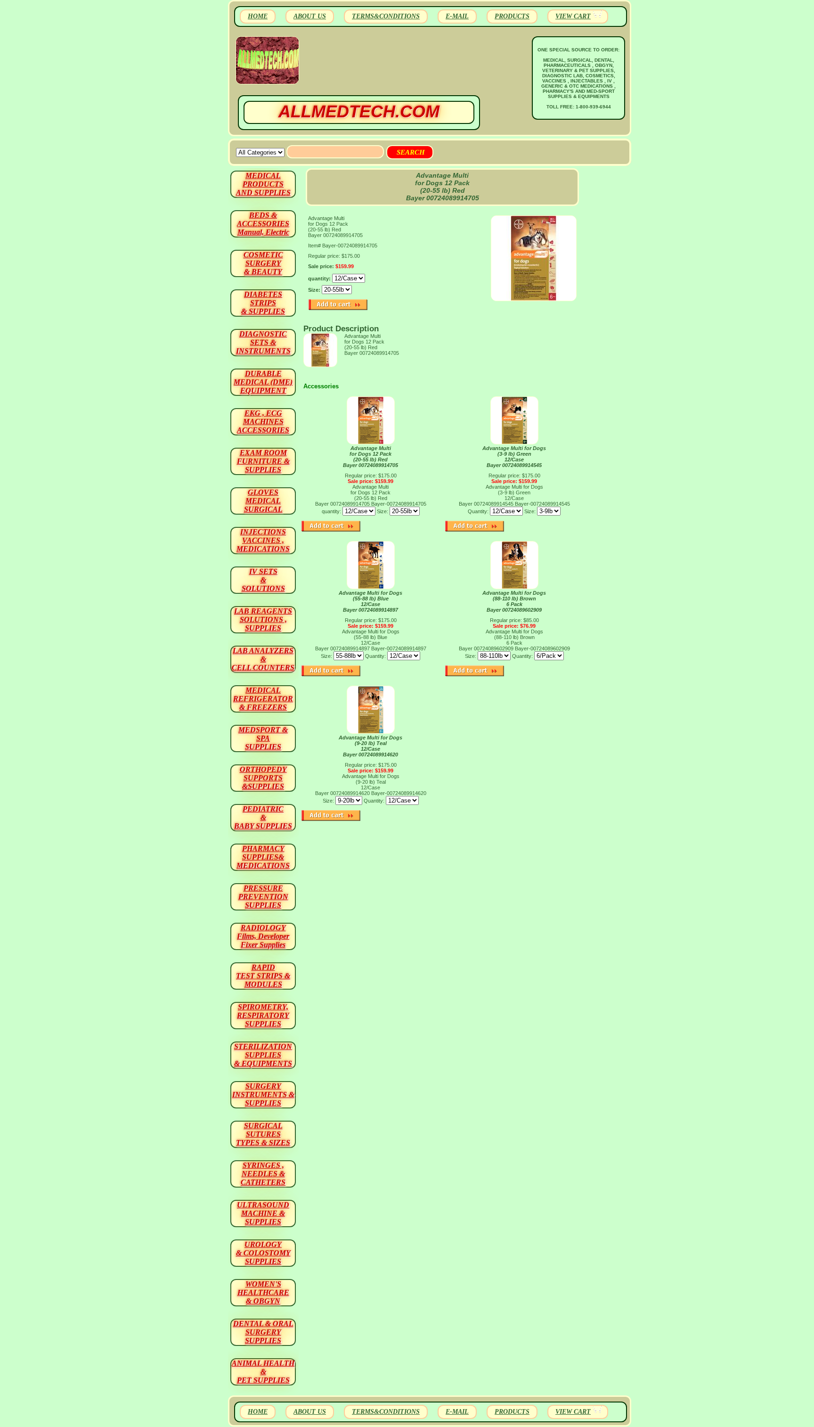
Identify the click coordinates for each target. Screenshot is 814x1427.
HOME (258, 16)
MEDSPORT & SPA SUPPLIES (263, 738)
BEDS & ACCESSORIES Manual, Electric (263, 223)
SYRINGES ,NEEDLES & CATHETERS (263, 1173)
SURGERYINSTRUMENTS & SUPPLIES (263, 1094)
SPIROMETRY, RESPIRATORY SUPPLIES (263, 1015)
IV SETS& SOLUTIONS (263, 579)
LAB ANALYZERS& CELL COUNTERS (263, 659)
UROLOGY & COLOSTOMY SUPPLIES (263, 1252)
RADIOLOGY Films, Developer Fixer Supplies (263, 936)
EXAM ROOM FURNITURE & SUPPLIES (263, 461)
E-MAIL (457, 16)
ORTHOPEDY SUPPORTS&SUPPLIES (263, 777)
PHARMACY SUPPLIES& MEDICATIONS (263, 857)
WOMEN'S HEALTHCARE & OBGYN (263, 1292)
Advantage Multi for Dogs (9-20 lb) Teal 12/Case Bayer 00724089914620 (370, 746)
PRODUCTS (512, 16)
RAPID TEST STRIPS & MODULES (263, 975)
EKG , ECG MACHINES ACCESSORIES (263, 421)
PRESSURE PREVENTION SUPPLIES (263, 896)
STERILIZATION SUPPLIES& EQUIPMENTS (263, 1054)
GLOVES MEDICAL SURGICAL (263, 500)
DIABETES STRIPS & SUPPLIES (263, 302)
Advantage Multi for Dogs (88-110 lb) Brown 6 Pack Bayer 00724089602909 (514, 601)
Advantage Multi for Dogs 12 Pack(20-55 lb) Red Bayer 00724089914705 (370, 456)
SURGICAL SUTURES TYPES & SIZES (263, 1134)
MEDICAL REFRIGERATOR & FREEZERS (263, 698)
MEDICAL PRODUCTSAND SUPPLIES (263, 184)
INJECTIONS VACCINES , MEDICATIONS (263, 540)
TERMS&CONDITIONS (386, 16)
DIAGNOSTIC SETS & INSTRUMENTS (263, 342)
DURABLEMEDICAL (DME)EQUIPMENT (263, 381)
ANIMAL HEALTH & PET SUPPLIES (263, 1371)
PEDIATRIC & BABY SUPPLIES (263, 817)
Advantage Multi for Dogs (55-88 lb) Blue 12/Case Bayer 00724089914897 (370, 601)
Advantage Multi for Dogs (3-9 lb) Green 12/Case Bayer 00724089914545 (514, 456)
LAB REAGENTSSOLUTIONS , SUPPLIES (263, 619)
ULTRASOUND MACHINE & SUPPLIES (263, 1213)
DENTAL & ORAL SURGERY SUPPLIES (263, 1332)
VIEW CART (573, 16)
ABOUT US (309, 16)
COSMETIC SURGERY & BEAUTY (263, 263)
